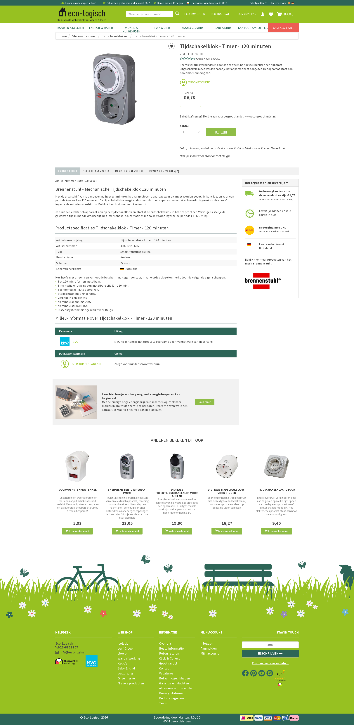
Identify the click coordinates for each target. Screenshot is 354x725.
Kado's (122, 663)
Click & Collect (169, 658)
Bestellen (221, 132)
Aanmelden (209, 648)
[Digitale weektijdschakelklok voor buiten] (177, 466)
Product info (67, 171)
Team (163, 703)
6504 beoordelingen (177, 721)
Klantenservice (278, 3)
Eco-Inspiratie (221, 14)
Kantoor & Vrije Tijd (253, 28)
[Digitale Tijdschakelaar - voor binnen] (227, 466)
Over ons (165, 643)
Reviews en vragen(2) (164, 171)
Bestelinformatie (171, 648)
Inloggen (207, 643)
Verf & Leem (127, 648)
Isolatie (123, 643)
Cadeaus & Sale (283, 28)
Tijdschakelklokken (115, 36)
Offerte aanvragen (96, 171)
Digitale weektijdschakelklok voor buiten (177, 493)
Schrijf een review (208, 59)
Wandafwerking (129, 658)
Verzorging (125, 673)
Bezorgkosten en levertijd (265, 183)
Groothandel (168, 663)
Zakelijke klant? (258, 3)
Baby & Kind (223, 28)
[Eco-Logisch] (80, 12)
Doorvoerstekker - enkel (77, 489)
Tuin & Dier (162, 28)
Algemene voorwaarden (176, 688)
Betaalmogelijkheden (174, 678)
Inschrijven (268, 653)
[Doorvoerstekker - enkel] (77, 466)
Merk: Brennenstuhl (129, 171)
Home (62, 36)
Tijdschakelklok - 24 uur (276, 489)
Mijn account (210, 653)
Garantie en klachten (174, 683)
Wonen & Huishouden (131, 29)
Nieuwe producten (131, 683)
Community (246, 14)
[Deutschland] (292, 3)
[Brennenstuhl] (263, 280)
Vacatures (166, 673)
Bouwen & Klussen (70, 28)
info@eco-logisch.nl (74, 652)
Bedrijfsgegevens (171, 698)
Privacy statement (172, 693)
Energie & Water (101, 28)
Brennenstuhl (195, 54)
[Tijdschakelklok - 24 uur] (276, 466)
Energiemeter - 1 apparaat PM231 (127, 491)
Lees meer (205, 402)
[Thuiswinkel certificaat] (66, 661)
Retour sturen (169, 653)
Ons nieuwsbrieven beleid (270, 663)
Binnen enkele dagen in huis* (81, 3)
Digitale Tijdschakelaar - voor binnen (227, 491)
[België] (289, 3)
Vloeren (123, 653)
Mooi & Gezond (192, 28)
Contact (165, 668)
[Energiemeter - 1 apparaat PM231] (127, 466)
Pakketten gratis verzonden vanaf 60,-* (128, 3)
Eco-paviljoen (194, 14)
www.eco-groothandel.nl (260, 116)
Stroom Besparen (84, 36)
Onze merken (127, 678)
